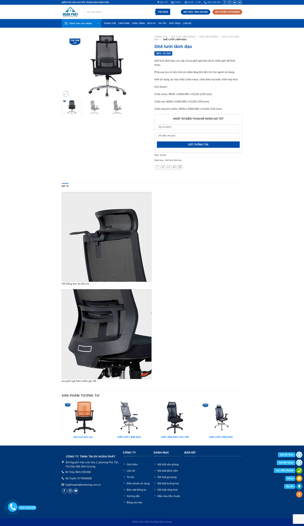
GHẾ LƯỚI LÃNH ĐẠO (129, 437)
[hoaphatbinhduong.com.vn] (70, 12)
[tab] (65, 186)
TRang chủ (110, 23)
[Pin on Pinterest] (174, 167)
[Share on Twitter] (163, 167)
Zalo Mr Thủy (286, 454)
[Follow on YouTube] (75, 491)
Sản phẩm (123, 23)
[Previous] (67, 66)
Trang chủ (161, 37)
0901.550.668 (27, 507)
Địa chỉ (289, 486)
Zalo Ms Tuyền (286, 462)
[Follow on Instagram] (229, 2)
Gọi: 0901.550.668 (284, 470)
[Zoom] (66, 94)
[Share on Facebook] (157, 167)
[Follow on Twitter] (234, 2)
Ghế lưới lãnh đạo (173, 160)
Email (290, 478)
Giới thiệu (175, 23)
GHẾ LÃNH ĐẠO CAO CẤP (175, 437)
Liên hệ (187, 23)
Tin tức (162, 23)
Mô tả (65, 186)
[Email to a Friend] (168, 167)
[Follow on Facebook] (224, 2)
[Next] (144, 66)
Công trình (138, 23)
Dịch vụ (151, 23)
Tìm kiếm (163, 12)
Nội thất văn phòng (183, 37)
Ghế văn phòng (208, 37)
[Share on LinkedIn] (180, 167)
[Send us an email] (240, 2)
